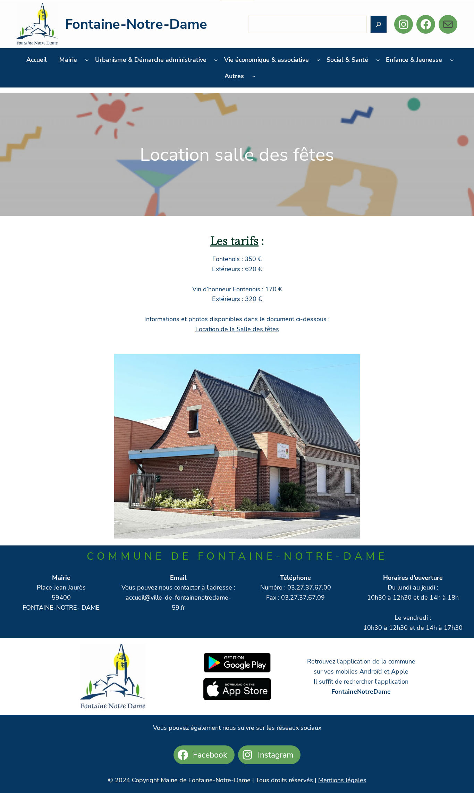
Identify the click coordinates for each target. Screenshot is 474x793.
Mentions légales (342, 780)
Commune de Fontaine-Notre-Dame (237, 556)
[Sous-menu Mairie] (87, 60)
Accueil (36, 60)
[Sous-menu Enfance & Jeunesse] (452, 60)
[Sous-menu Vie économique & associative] (318, 60)
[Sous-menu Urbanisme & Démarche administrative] (216, 60)
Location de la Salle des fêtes (237, 329)
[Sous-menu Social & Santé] (378, 60)
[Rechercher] (378, 24)
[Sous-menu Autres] (254, 76)
